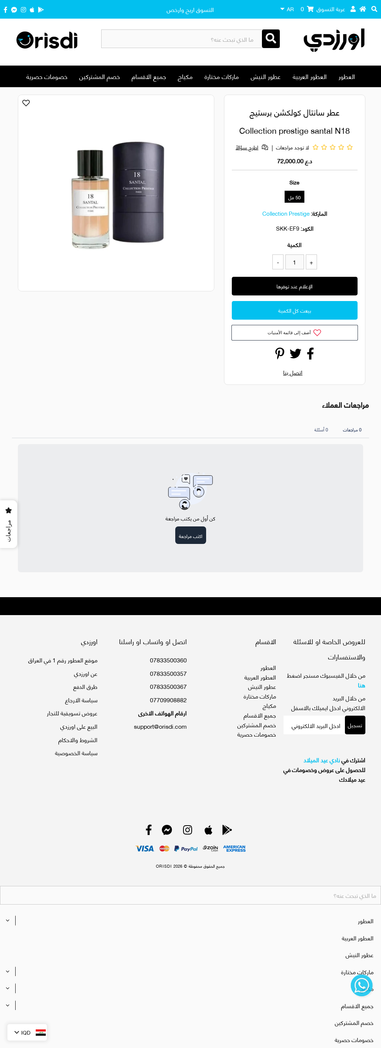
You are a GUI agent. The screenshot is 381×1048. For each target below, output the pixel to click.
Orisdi (164, 866)
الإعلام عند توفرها (294, 286)
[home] (362, 8)
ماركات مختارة (222, 76)
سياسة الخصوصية (76, 752)
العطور (347, 76)
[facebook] (5, 9)
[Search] (271, 38)
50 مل (294, 197)
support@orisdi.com (160, 726)
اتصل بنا (292, 372)
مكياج (185, 76)
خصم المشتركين (99, 76)
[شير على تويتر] (295, 355)
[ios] (32, 9)
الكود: (307, 228)
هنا (361, 684)
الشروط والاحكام (77, 739)
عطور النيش (266, 76)
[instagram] (23, 9)
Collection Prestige (286, 213)
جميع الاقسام (149, 76)
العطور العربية (310, 76)
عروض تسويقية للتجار (72, 712)
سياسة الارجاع (81, 699)
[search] (374, 8)
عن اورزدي (85, 673)
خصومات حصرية (46, 76)
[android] (41, 9)
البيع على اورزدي (78, 726)
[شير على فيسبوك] (310, 355)
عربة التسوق (323, 8)
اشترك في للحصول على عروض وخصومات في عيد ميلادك (324, 769)
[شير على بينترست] (279, 355)
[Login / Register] (353, 8)
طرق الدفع (85, 686)
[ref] (14, 9)
